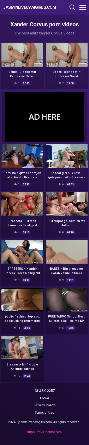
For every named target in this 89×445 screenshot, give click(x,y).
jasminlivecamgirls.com (28, 7)
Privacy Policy (44, 405)
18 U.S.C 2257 (45, 391)
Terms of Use (44, 412)
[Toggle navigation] (82, 7)
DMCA (44, 398)
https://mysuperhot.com (44, 432)
